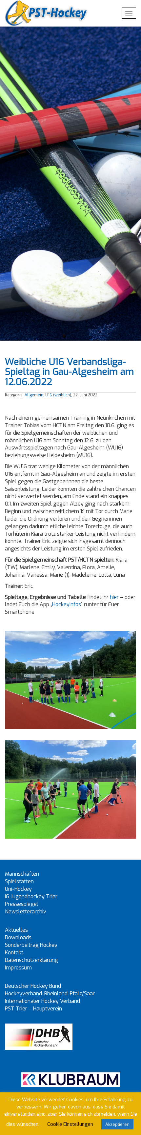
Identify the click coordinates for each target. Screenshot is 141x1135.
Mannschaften (22, 873)
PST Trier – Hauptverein (33, 1008)
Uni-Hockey (18, 889)
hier (114, 597)
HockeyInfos (66, 604)
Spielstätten (19, 881)
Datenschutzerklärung (31, 960)
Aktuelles (16, 929)
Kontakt (14, 952)
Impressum (18, 967)
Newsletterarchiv (25, 911)
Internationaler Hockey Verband (42, 1001)
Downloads (18, 937)
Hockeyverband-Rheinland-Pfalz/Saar (50, 993)
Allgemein (34, 395)
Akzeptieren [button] (117, 1124)
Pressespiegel (21, 904)
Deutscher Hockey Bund (33, 986)
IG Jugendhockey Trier (31, 896)
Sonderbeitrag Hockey (31, 945)
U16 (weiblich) (58, 395)
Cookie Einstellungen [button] (70, 1124)
